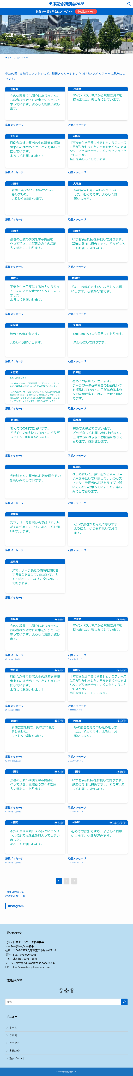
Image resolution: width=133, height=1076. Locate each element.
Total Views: (12, 892)
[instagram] (66, 990)
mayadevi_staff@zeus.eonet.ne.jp (35, 963)
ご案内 (13, 1035)
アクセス (14, 1043)
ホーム (13, 1027)
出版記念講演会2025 (66, 4)
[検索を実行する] (124, 1002)
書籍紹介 (14, 1050)
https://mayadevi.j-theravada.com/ (31, 967)
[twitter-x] (61, 990)
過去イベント (17, 1058)
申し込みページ (86, 11)
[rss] (72, 990)
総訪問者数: (12, 896)
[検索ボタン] (129, 4)
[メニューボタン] (4, 4)
